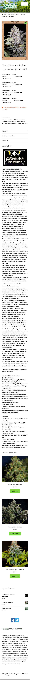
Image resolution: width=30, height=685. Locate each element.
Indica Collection (21, 121)
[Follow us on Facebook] (13, 622)
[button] (25, 23)
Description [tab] (5, 131)
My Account (5, 682)
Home (5, 14)
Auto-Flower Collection (13, 14)
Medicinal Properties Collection (9, 123)
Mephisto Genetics (22, 123)
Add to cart (15, 491)
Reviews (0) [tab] (5, 140)
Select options (15, 533)
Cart (23, 681)
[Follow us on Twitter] (17, 622)
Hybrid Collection (12, 121)
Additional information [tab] (8, 136)
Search (15, 682)
